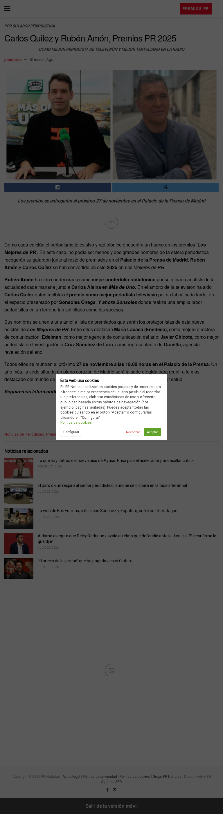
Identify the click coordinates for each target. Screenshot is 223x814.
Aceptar (152, 432)
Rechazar (133, 432)
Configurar (71, 432)
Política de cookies (76, 422)
